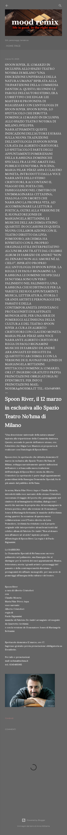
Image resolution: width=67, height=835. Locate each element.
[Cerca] (60, 5)
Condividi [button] (9, 718)
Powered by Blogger (36, 820)
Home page (13, 46)
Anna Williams (43, 826)
